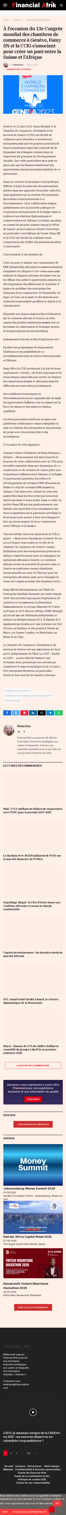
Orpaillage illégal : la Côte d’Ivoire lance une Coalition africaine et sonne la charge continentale (31, 906)
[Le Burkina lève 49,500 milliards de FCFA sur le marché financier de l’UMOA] (33, 834)
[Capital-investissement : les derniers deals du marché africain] (33, 931)
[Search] (61, 5)
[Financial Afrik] (34, 5)
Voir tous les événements (33, 1307)
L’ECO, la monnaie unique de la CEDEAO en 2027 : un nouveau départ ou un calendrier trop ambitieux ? (31, 1437)
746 (28, 1453)
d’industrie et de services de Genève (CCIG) (28, 695)
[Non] (51, 1510)
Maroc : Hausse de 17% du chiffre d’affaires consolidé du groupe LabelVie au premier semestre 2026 (31, 1050)
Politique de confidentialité (29, 1512)
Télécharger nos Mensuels (33, 1124)
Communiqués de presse (18, 69)
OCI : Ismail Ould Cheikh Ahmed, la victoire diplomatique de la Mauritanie (30, 1001)
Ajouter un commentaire (33, 1065)
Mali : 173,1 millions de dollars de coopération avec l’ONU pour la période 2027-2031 (32, 810)
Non (5, 1512)
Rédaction (18, 65)
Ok (57, 1503)
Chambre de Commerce (17, 690)
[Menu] (5, 5)
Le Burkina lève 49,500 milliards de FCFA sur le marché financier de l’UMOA (32, 857)
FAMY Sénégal (12, 700)
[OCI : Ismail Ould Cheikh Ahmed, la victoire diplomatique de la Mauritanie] (33, 978)
